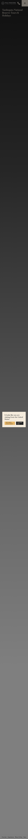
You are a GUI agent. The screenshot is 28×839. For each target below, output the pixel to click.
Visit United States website (9, 423)
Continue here (19, 423)
